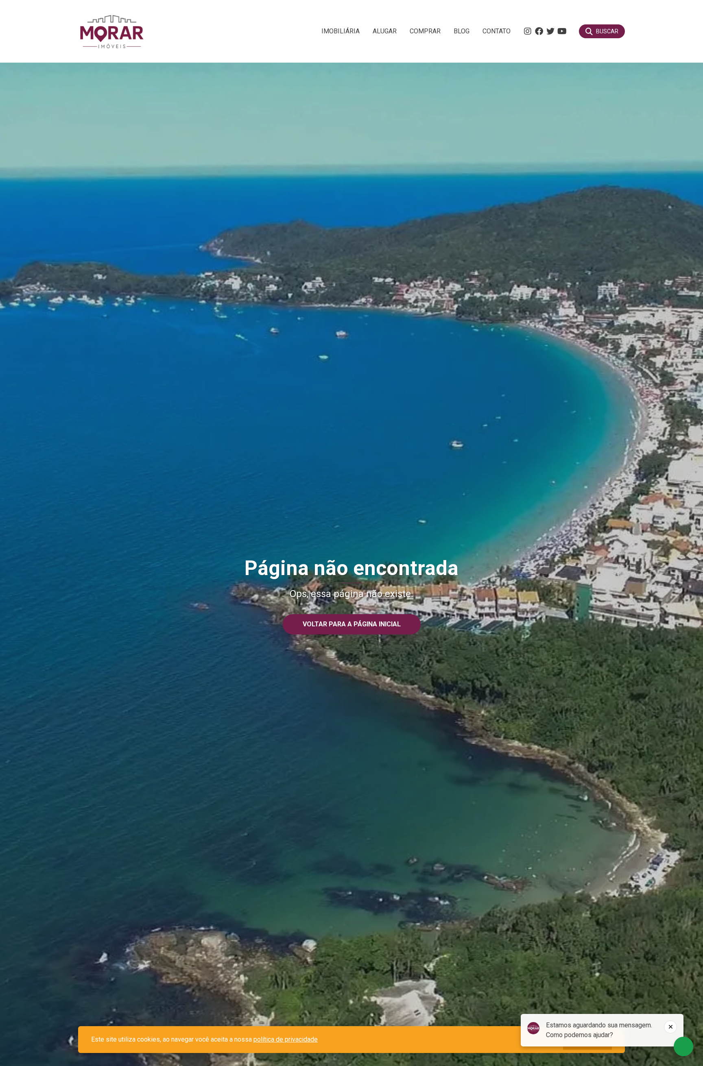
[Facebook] (539, 31)
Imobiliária (340, 31)
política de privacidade (285, 1039)
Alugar (385, 31)
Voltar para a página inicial (352, 624)
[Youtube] (562, 31)
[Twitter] (550, 31)
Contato (496, 31)
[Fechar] (670, 1026)
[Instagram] (528, 31)
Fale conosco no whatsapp (683, 1046)
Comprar (425, 31)
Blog (461, 31)
